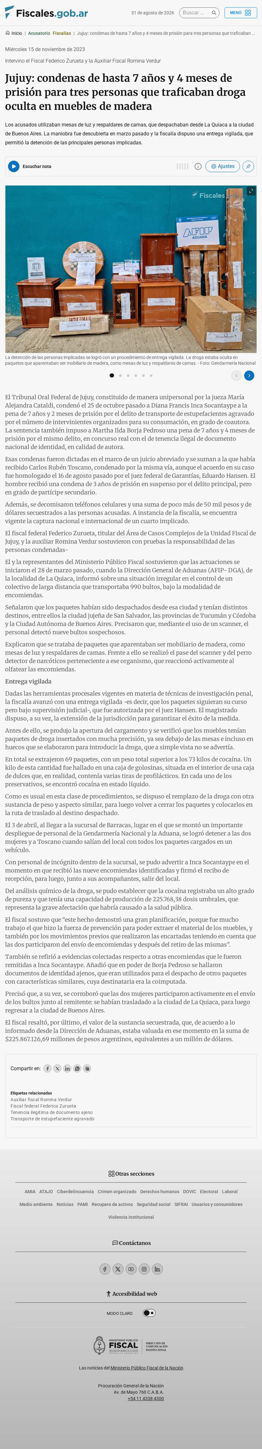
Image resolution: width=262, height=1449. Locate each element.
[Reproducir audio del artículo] (13, 166)
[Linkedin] (157, 1269)
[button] (112, 375)
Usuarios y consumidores (217, 1204)
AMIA (30, 1191)
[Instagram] (144, 1269)
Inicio (17, 33)
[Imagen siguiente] (249, 375)
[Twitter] (118, 1269)
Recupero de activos (112, 1204)
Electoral (209, 1191)
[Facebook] (105, 1269)
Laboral (230, 1191)
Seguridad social (154, 1204)
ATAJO (46, 1191)
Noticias (65, 1204)
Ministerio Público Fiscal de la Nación (147, 1367)
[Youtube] (131, 1269)
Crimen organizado (117, 1191)
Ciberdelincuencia (75, 1191)
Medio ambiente (36, 1204)
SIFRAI (181, 1204)
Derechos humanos (159, 1191)
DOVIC (189, 1191)
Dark (149, 1314)
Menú (236, 13)
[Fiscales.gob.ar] (46, 12)
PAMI (82, 1204)
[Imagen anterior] (236, 375)
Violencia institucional (131, 1217)
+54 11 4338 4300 (146, 1398)
